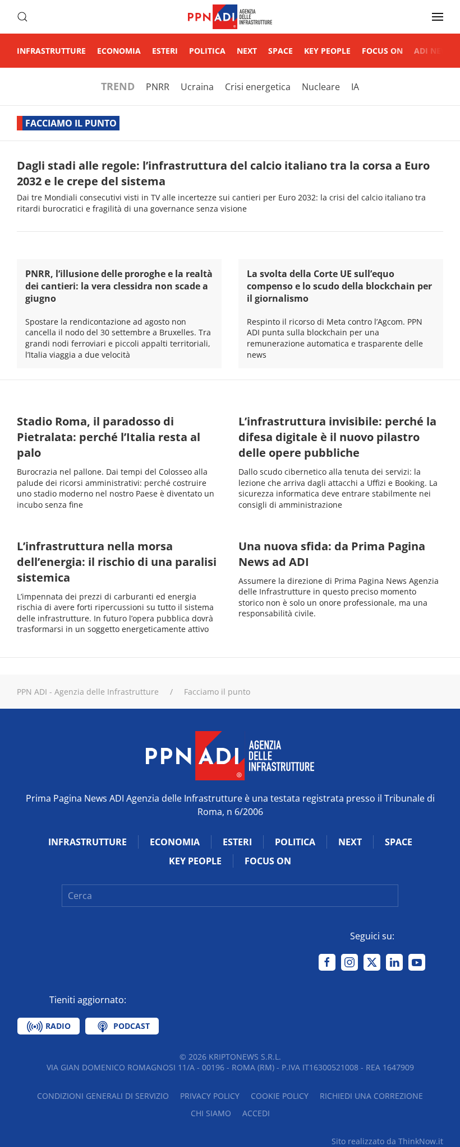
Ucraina (197, 87)
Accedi (256, 1113)
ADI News (433, 50)
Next (247, 50)
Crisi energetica (258, 87)
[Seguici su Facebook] (327, 962)
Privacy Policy (210, 1095)
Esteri (165, 50)
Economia (119, 50)
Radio (57, 1025)
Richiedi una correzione (371, 1095)
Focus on (382, 50)
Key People (327, 50)
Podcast (130, 1025)
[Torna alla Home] (230, 17)
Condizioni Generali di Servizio (103, 1095)
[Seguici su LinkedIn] (394, 962)
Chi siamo (211, 1113)
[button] (22, 17)
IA (355, 87)
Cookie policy (280, 1095)
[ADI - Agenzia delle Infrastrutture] (230, 754)
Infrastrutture (51, 50)
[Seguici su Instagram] (349, 962)
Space (280, 50)
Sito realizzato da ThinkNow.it (387, 1141)
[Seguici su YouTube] (416, 962)
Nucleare (321, 87)
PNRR (157, 87)
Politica (207, 50)
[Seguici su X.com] (372, 962)
